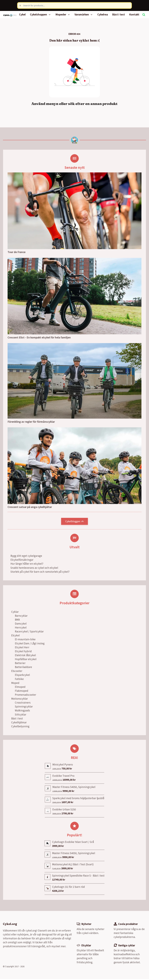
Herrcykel (20, 627)
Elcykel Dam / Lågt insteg (30, 643)
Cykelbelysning (20, 726)
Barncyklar (21, 615)
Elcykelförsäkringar (21, 559)
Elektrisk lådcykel (25, 655)
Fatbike (19, 679)
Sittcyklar (20, 714)
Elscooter (16, 671)
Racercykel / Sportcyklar (29, 631)
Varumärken (81, 14)
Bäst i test (118, 14)
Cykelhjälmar (19, 722)
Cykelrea (102, 14)
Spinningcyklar (24, 706)
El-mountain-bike (25, 639)
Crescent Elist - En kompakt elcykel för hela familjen (39, 337)
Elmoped (20, 687)
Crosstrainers (23, 702)
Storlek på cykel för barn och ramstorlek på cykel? (39, 571)
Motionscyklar (19, 698)
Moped (15, 683)
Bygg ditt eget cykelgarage (26, 555)
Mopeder (60, 14)
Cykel (22, 14)
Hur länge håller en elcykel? (26, 563)
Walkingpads (22, 710)
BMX (17, 619)
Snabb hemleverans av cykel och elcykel (34, 567)
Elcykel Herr (22, 647)
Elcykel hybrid (23, 651)
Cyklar (15, 611)
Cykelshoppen (38, 14)
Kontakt (134, 14)
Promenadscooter (25, 694)
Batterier (20, 663)
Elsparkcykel (22, 675)
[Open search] (143, 14)
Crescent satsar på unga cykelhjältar (30, 507)
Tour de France (16, 252)
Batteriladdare (23, 667)
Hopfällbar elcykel (25, 659)
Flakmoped (21, 690)
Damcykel (20, 623)
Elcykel (15, 635)
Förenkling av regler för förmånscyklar (31, 421)
